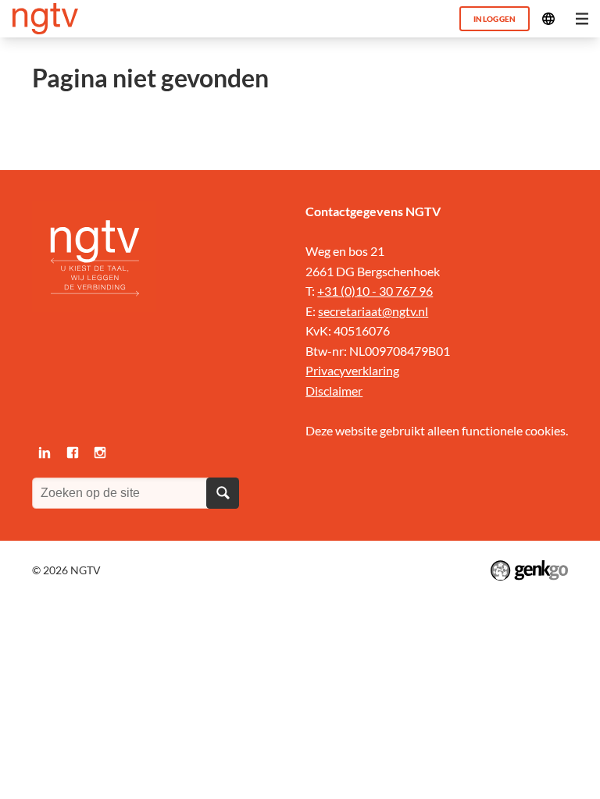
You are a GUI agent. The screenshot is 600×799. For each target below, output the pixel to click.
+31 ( (331, 290)
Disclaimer (333, 390)
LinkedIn (44, 452)
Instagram (100, 452)
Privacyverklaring (352, 370)
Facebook (72, 452)
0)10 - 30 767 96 (389, 290)
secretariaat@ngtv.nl (373, 311)
